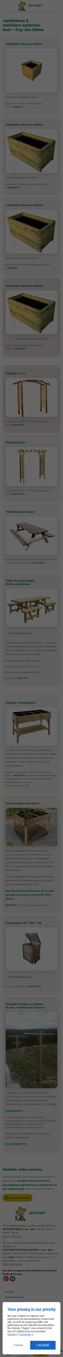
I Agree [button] (42, 1345)
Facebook (25, 1334)
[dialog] (31, 1328)
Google (11, 1334)
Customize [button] (18, 1345)
